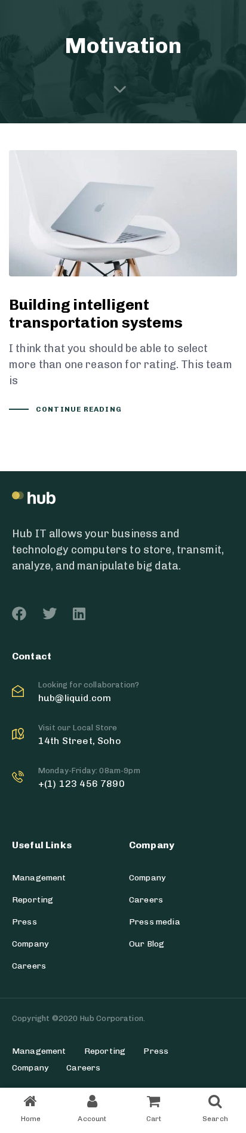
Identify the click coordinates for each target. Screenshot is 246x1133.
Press (24, 922)
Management (39, 878)
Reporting (32, 900)
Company (30, 944)
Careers (29, 966)
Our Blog (146, 944)
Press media (154, 922)
